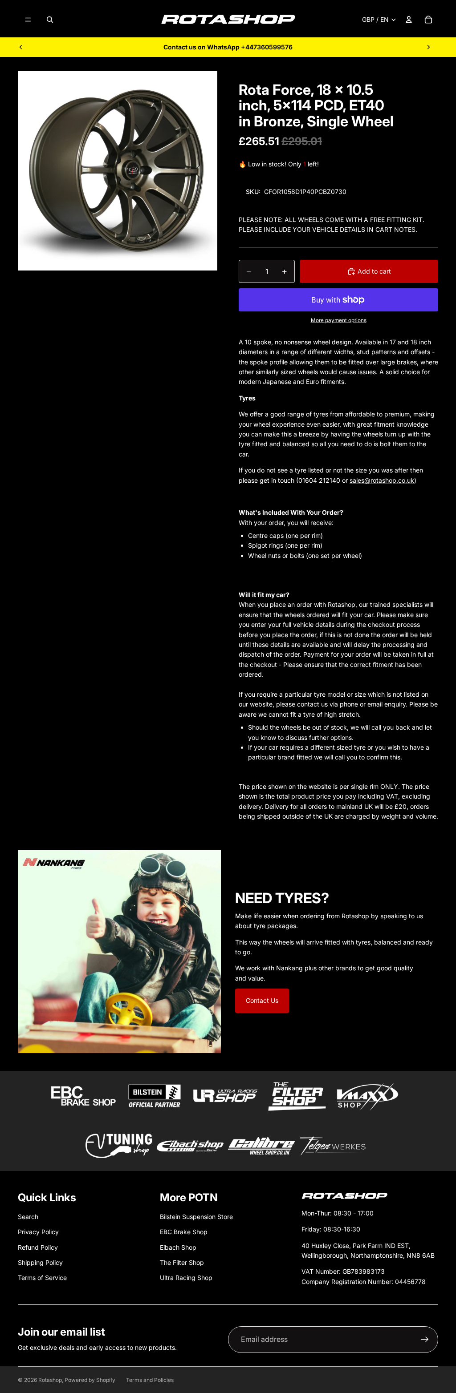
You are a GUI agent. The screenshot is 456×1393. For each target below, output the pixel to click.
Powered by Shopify (90, 1380)
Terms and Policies (150, 1380)
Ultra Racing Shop (186, 1277)
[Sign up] (424, 1339)
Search (28, 1216)
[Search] (50, 19)
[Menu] (28, 19)
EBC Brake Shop (184, 1232)
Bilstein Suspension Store (196, 1216)
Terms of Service (42, 1277)
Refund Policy (38, 1247)
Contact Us (262, 1000)
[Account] (409, 19)
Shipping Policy (40, 1262)
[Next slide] (428, 47)
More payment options (338, 320)
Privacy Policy (38, 1232)
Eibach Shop (178, 1247)
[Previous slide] (21, 47)
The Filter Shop (182, 1262)
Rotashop (50, 1380)
